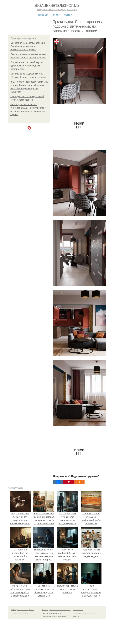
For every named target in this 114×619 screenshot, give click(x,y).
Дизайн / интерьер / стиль (57, 5)
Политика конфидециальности (52, 613)
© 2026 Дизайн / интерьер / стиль (22, 610)
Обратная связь (78, 610)
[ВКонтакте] (58, 482)
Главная (43, 15)
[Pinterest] (68, 482)
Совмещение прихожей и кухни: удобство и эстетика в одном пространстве (27, 65)
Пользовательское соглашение (59, 610)
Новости (56, 15)
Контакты (45, 610)
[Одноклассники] (79, 482)
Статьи (68, 15)
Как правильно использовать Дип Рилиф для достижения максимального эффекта (27, 46)
